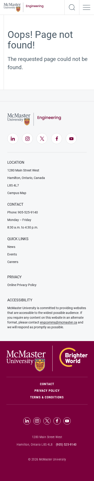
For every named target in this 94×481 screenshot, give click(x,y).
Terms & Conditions (47, 397)
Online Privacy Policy (22, 285)
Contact (64, 384)
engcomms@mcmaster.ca (58, 322)
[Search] (71, 7)
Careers (12, 262)
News (11, 247)
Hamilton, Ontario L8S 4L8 (35, 444)
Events (12, 254)
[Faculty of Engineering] (23, 7)
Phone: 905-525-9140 (22, 212)
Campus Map (16, 193)
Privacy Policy (47, 390)
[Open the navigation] (86, 7)
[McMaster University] (47, 358)
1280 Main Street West (23, 170)
